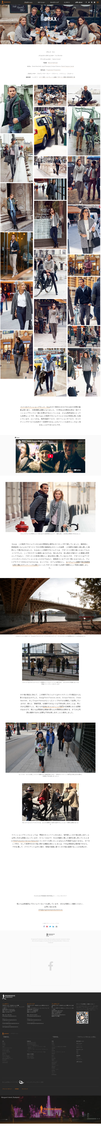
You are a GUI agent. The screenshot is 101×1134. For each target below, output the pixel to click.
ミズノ (53, 1073)
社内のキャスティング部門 (53, 706)
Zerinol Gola (5, 1062)
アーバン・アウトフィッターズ (58, 1051)
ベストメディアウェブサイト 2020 (34, 1082)
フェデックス (5, 1061)
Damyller (54, 1058)
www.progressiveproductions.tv (58, 1014)
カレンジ (53, 1071)
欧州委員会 (54, 1074)
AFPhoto (53, 1066)
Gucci (3, 1042)
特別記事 (78, 1055)
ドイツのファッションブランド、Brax (35, 407)
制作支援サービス (80, 1041)
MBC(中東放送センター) (7, 1058)
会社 (77, 1056)
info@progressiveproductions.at (34, 1020)
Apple (53, 1059)
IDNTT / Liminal (30, 1055)
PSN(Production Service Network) (25, 841)
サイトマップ (25, 1088)
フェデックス (54, 1061)
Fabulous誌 (54, 1062)
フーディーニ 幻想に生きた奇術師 (59, 1046)
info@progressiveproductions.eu (50, 910)
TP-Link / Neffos (5, 1050)
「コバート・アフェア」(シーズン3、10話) (36, 1051)
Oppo (3, 1046)
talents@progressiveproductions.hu (10, 1026)
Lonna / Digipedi (5, 1055)
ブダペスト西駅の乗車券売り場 (66, 77)
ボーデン (53, 1057)
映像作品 (29, 1041)
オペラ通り (42, 77)
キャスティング (54, 2)
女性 (77, 1050)
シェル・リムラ (55, 1069)
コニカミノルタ (5, 1049)
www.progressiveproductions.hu (9, 1016)
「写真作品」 (55, 1037)
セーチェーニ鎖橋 (51, 77)
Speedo (53, 1053)
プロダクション (28, 2)
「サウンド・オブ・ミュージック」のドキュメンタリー (37, 1050)
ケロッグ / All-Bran (6, 1057)
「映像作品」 (6, 1037)
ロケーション (41, 2)
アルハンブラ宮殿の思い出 (32, 1045)
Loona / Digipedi (30, 1058)
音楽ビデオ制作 (30, 1054)
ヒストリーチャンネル (7, 1047)
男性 (77, 1052)
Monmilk (4, 1053)
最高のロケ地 (79, 1047)
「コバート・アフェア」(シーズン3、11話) (36, 1046)
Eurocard (4, 1059)
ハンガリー (78, 1044)
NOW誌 (53, 1067)
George (53, 1050)
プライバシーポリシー (7, 1088)
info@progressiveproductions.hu (9, 1020)
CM (3, 1041)
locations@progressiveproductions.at (35, 1023)
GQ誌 (53, 1042)
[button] (91, 1118)
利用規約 (17, 1088)
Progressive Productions (53, 70)
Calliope (53, 1047)
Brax (53, 1055)
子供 (77, 1053)
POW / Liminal (30, 1056)
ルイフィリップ (55, 1065)
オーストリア (79, 1046)
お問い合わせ (78, 2)
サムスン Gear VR (6, 1051)
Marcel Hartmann (53, 63)
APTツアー (4, 1054)
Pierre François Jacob (67, 66)
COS (53, 1049)
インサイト (67, 2)
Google (3, 1043)
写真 (53, 1041)
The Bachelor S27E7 (31, 1042)
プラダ (53, 1045)
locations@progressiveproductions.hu (10, 1023)
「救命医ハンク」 (31, 1047)
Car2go (53, 1070)
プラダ (3, 1045)
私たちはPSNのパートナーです (10, 1082)
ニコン (53, 1054)
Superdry (53, 1063)
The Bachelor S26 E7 (31, 1043)
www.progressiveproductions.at (34, 1016)
